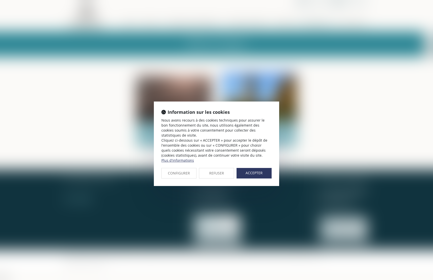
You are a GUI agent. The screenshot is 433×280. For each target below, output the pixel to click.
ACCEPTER (254, 172)
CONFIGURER (179, 173)
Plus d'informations (177, 160)
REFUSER (216, 173)
